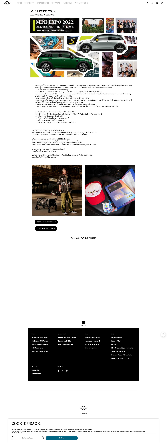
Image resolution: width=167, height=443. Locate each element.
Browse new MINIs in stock (67, 337)
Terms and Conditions (118, 351)
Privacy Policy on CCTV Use (120, 358)
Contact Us (35, 370)
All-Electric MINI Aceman (40, 341)
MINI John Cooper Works (40, 351)
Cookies (113, 344)
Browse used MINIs (64, 341)
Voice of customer (91, 348)
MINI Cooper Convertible (40, 344)
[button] (152, 3)
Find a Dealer (36, 374)
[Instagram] (66, 370)
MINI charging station (92, 344)
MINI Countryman (37, 348)
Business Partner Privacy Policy (121, 355)
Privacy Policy (116, 341)
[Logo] (83, 408)
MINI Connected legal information (122, 348)
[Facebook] (58, 370)
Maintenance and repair (92, 341)
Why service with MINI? (92, 337)
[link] (81, 3)
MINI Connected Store (65, 344)
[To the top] (83, 322)
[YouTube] (62, 370)
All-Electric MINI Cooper (40, 337)
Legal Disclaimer (116, 337)
